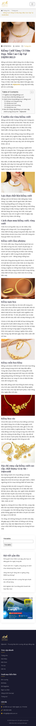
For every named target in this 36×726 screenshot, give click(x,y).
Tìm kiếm (7, 539)
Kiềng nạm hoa (12, 103)
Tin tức (3, 666)
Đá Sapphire (5, 686)
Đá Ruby (3, 683)
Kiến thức (4, 662)
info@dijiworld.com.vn (10, 713)
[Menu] (32, 4)
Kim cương (4, 680)
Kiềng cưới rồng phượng (14, 101)
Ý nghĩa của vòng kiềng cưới (13, 95)
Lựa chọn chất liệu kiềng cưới (14, 97)
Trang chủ (6, 10)
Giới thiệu (4, 659)
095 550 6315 (7, 710)
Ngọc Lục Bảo (5, 690)
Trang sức (15, 10)
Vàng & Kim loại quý (7, 693)
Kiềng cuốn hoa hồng (14, 105)
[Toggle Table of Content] (31, 92)
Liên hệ (3, 669)
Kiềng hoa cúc (11, 107)
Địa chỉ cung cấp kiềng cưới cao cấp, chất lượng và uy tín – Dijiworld (17, 110)
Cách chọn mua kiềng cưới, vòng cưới (17, 99)
